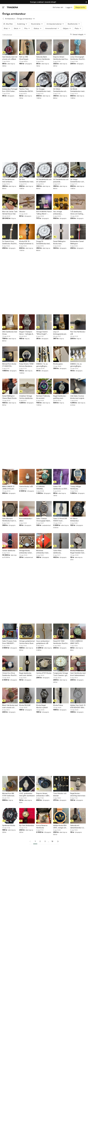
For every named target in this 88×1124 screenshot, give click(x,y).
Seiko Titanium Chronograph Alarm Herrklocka (43, 520)
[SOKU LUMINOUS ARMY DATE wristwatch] (78, 631)
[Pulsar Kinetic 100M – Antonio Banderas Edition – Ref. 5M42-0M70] (27, 354)
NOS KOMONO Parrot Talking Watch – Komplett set (44, 213)
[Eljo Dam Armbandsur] (27, 816)
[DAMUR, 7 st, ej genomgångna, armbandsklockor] (44, 354)
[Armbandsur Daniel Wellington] (78, 231)
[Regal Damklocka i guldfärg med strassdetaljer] (61, 386)
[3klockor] (27, 202)
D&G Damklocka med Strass (9, 333)
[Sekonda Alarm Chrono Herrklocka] (44, 47)
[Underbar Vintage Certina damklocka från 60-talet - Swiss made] (27, 386)
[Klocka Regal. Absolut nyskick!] (44, 695)
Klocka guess (58, 364)
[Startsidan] (12, 7)
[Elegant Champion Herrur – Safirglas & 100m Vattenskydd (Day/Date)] (27, 322)
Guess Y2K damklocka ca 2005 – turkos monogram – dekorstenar (60, 488)
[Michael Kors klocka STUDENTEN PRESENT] (10, 354)
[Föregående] (31, 841)
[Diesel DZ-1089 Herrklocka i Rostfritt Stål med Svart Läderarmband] (61, 631)
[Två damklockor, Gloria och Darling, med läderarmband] (78, 202)
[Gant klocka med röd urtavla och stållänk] (10, 47)
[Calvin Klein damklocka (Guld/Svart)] (61, 541)
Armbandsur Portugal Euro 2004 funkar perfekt (9, 90)
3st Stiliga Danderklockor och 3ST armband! (77, 180)
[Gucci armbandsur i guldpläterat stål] (44, 631)
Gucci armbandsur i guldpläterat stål (43, 642)
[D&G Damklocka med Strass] (10, 322)
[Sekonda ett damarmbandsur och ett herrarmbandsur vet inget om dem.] (78, 816)
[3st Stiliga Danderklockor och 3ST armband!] (78, 169)
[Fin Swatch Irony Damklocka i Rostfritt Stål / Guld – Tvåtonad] (10, 231)
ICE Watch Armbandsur (74, 520)
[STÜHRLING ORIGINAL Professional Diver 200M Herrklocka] (44, 476)
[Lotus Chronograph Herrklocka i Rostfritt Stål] (78, 47)
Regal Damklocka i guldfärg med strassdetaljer (59, 397)
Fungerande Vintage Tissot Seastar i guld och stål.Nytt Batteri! (60, 674)
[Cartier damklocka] (10, 541)
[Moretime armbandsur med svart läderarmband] (44, 541)
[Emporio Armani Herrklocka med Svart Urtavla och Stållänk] (61, 47)
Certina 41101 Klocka (43, 673)
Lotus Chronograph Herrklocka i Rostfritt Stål (77, 58)
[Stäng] (86, 2)
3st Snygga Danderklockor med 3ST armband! (43, 90)
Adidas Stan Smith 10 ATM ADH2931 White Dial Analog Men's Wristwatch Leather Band (77, 706)
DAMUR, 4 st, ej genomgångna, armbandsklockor (76, 365)
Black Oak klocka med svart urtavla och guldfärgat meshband (10, 706)
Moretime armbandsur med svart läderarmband (43, 552)
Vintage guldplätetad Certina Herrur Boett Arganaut (27, 642)
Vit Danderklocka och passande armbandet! (60, 180)
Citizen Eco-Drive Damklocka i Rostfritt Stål (9, 674)
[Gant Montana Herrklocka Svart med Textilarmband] (10, 509)
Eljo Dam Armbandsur (26, 825)
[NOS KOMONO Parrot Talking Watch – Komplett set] (44, 202)
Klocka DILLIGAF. (25, 705)
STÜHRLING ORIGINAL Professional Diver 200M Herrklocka (42, 488)
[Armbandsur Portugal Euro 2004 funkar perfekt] (10, 79)
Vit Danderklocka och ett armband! (44, 180)
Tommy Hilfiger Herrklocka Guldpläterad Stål (76, 488)
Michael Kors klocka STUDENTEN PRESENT (9, 365)
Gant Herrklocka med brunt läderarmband (77, 674)
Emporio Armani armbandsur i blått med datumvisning (42, 794)
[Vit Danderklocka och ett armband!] (44, 169)
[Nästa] (57, 841)
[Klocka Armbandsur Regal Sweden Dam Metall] (78, 541)
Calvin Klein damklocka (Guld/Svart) (57, 552)
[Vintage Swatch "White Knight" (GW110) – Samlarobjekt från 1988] (44, 322)
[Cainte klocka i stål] (27, 476)
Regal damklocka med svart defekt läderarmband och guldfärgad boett (25, 674)
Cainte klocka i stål (26, 486)
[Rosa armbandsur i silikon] (27, 509)
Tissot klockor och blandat (59, 794)
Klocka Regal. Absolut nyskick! (42, 706)
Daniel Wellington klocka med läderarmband (59, 242)
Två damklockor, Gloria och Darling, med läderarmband (77, 213)
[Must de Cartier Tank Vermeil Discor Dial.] (10, 202)
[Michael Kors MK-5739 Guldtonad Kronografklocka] (10, 783)
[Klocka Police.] (61, 695)
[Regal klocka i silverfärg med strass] (78, 783)
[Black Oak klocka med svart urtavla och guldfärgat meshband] (10, 695)
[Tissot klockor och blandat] (61, 783)
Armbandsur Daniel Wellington (77, 242)
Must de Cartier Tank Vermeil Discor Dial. (9, 213)
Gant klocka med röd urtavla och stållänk (9, 58)
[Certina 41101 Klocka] (44, 663)
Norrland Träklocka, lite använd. (43, 397)
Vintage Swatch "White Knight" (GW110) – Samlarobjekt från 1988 (42, 333)
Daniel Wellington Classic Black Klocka (9, 397)
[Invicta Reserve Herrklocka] (44, 816)
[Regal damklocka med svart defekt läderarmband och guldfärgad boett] (27, 663)
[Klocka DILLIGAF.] (27, 695)
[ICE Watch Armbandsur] (78, 509)
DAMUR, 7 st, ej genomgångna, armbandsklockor (42, 365)
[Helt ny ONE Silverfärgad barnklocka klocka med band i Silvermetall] (27, 47)
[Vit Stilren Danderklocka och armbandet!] (61, 79)
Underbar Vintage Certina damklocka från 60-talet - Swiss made (26, 397)
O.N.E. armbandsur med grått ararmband (26, 794)
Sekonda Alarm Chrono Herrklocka (43, 58)
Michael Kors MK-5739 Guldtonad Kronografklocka (8, 794)
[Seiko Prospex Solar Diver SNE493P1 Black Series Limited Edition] (10, 631)
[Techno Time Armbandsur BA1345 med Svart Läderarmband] (27, 79)
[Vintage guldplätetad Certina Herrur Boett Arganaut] (27, 631)
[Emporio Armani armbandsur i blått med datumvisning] (44, 783)
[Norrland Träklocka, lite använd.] (44, 386)
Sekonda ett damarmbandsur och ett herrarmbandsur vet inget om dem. (77, 826)
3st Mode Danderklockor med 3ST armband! (77, 90)
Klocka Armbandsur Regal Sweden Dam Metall (77, 552)
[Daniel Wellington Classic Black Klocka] (10, 386)
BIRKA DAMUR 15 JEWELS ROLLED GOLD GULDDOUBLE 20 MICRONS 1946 (9, 488)
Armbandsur (10, 19)
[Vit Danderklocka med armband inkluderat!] (10, 169)
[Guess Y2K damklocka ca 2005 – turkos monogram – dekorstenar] (61, 476)
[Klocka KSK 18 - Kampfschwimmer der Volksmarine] (27, 231)
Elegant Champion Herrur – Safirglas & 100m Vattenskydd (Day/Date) (26, 333)
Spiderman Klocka (8, 825)
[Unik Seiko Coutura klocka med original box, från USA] (78, 386)
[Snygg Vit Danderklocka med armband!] (44, 231)
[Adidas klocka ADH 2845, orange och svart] (61, 816)
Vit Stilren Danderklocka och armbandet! (59, 90)
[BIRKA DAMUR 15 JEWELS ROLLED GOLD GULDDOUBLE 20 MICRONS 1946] (10, 476)
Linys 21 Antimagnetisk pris (59, 333)
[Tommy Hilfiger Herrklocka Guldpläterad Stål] (78, 476)
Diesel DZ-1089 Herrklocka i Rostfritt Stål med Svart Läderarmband (60, 642)
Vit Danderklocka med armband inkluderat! (8, 180)
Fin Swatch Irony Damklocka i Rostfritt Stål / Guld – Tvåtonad (9, 242)
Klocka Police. (58, 705)
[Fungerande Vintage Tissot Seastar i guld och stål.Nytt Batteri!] (61, 663)
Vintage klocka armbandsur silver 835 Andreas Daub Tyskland (26, 552)
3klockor (22, 211)
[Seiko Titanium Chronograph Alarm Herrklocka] (44, 509)
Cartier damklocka (8, 550)
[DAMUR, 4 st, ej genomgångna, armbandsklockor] (78, 354)
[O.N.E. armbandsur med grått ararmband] (27, 783)
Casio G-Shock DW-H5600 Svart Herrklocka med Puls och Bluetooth (60, 520)
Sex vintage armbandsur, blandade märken (59, 213)
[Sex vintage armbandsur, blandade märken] (61, 202)
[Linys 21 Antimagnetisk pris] (61, 322)
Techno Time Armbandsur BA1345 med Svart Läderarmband (26, 90)
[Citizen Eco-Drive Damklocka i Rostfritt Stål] (10, 663)
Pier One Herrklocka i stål (77, 333)
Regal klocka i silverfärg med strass (77, 794)
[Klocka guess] (61, 354)
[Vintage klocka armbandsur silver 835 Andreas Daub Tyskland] (27, 541)
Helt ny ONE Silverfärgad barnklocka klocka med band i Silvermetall (25, 58)
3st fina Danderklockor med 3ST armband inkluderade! (26, 180)
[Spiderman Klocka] (10, 816)
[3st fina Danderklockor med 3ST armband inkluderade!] (27, 169)
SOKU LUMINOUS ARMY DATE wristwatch (76, 642)
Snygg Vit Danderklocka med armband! (43, 242)
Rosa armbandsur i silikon (25, 520)
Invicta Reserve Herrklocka (41, 826)
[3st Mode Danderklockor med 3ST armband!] (78, 79)
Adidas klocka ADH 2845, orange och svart (60, 826)
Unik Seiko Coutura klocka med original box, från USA (77, 397)
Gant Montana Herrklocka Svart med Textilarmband (10, 520)
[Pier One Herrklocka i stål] (78, 322)
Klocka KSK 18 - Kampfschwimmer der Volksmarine (27, 242)
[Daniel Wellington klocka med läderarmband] (61, 231)
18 (52, 841)
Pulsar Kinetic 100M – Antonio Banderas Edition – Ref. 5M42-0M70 (26, 365)
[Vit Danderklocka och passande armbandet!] (61, 169)
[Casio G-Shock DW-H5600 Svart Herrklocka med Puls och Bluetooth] (61, 509)
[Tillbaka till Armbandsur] (3, 18)
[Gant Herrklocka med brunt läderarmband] (78, 663)
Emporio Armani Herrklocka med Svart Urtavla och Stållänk (61, 58)
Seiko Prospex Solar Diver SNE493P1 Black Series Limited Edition (9, 642)
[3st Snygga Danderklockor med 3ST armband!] (44, 79)
